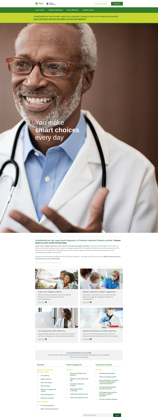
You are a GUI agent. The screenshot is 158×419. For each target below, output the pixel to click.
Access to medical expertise (108, 399)
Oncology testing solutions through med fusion (107, 388)
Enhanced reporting (47, 398)
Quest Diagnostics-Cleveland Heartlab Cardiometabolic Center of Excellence (108, 382)
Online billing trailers (47, 394)
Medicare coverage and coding (48, 390)
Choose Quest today (101, 3)
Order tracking (45, 386)
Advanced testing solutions (108, 377)
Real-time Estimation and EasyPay (78, 374)
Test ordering (45, 375)
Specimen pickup (46, 382)
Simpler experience (55, 10)
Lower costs (39, 10)
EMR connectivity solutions (49, 409)
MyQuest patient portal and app (79, 379)
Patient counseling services (79, 397)
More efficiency (72, 10)
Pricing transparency (47, 405)
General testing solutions (107, 373)
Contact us (117, 3)
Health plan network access (79, 394)
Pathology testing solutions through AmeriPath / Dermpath (108, 394)
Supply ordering (46, 379)
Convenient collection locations (77, 384)
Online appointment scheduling (76, 389)
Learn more (41, 302)
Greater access (88, 10)
